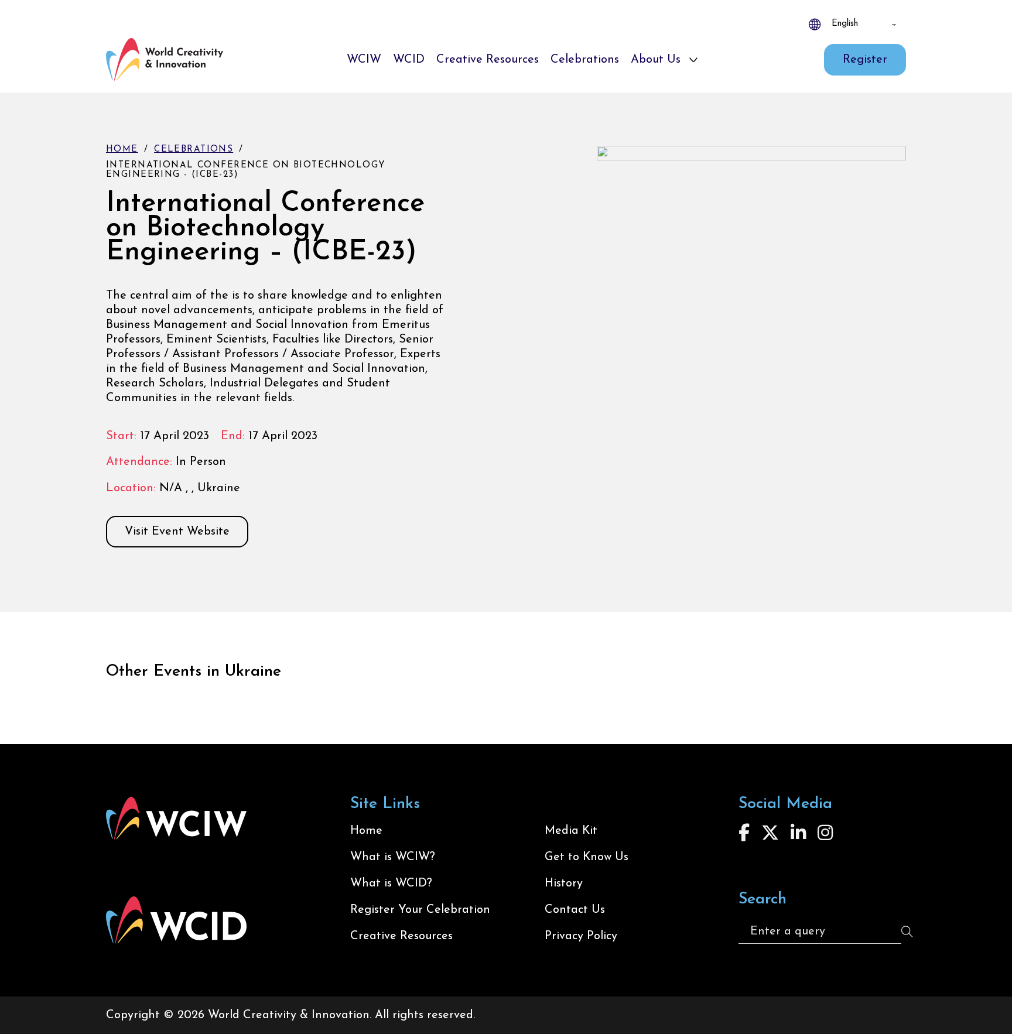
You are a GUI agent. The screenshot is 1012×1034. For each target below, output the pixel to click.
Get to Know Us (586, 857)
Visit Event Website (177, 531)
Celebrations (585, 60)
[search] (907, 931)
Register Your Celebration (420, 910)
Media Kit (571, 831)
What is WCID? (391, 883)
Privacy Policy (581, 936)
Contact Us (575, 910)
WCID (409, 60)
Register (865, 60)
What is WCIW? (392, 857)
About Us (656, 60)
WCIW (364, 60)
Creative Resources (487, 60)
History (564, 883)
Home (122, 149)
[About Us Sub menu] (693, 60)
